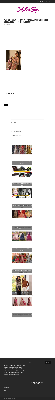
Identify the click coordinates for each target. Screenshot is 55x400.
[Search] (49, 1)
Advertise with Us (8, 384)
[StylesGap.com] (27, 9)
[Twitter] (40, 1)
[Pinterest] (44, 1)
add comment (9, 24)
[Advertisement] (27, 39)
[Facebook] (39, 1)
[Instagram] (46, 1)
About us (6, 382)
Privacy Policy (7, 393)
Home (5, 390)
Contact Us (6, 387)
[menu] (6, 1)
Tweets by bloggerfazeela (16, 135)
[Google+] (42, 1)
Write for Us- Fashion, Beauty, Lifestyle (12, 395)
